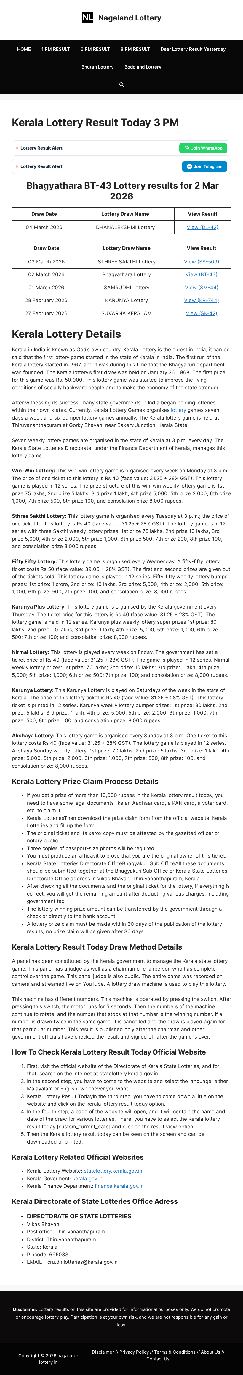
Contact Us (158, 1359)
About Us (211, 1352)
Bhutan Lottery (97, 67)
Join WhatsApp (207, 147)
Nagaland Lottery (130, 17)
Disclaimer (103, 1352)
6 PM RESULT (95, 49)
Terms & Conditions (175, 1352)
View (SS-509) (201, 262)
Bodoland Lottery (143, 67)
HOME (24, 49)
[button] (121, 85)
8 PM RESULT (135, 49)
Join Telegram (208, 166)
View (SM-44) (201, 287)
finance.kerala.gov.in (119, 1186)
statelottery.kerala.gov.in (113, 1171)
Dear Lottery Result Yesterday (193, 49)
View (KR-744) (201, 300)
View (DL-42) (202, 227)
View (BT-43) (202, 274)
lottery (179, 410)
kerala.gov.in (88, 1179)
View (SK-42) (201, 313)
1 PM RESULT (55, 49)
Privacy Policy (134, 1352)
